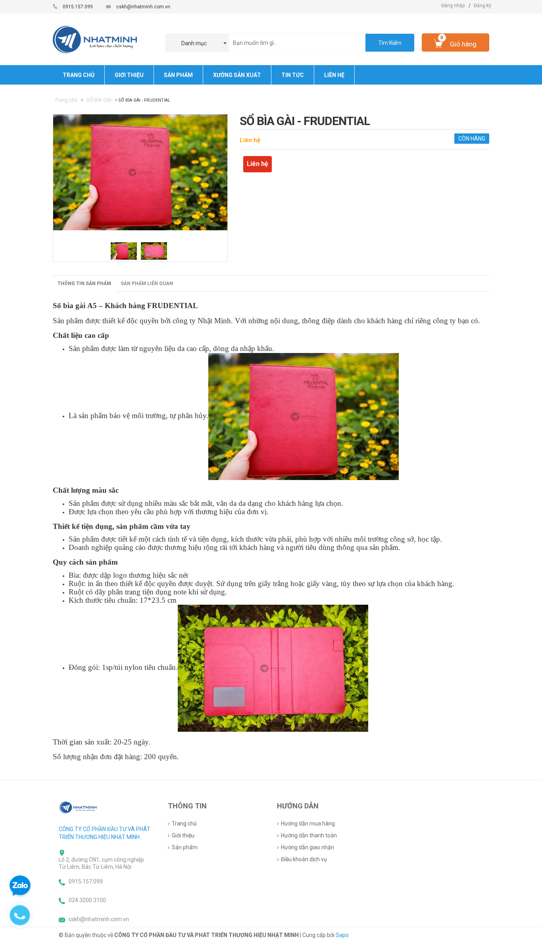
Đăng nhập (453, 5)
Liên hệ (250, 140)
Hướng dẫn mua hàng (308, 823)
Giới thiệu (183, 835)
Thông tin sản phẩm (84, 283)
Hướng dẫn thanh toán (309, 835)
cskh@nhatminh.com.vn (143, 7)
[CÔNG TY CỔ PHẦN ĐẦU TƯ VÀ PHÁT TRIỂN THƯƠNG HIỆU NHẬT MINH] (78, 807)
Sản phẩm (185, 847)
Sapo (342, 935)
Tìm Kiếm (390, 43)
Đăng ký (482, 5)
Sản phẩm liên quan (147, 283)
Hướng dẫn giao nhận (307, 847)
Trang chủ (184, 823)
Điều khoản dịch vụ (304, 859)
